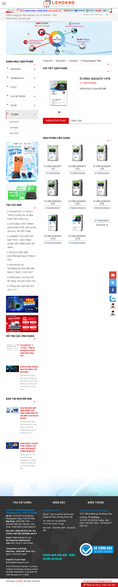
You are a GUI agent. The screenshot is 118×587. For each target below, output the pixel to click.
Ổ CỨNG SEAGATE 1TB (53, 167)
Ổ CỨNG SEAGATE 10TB (53, 237)
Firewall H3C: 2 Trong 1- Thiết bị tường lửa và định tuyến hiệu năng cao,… (20, 215)
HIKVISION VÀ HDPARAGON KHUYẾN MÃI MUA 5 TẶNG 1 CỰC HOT (21, 268)
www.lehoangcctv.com (102, 581)
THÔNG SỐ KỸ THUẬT (55, 121)
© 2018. (19, 581)
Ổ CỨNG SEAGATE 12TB (77, 237)
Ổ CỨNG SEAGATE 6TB (77, 202)
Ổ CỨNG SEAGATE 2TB (77, 167)
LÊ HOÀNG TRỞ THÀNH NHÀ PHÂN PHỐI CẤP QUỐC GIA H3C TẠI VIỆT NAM (21, 227)
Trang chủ (48, 61)
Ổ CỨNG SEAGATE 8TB (102, 202)
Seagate (73, 61)
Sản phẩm (61, 61)
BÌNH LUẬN (76, 121)
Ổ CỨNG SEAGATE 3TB (102, 167)
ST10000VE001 (102, 220)
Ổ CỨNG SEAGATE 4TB (53, 202)
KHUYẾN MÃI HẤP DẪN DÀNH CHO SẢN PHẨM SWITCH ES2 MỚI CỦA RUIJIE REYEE (29, 413)
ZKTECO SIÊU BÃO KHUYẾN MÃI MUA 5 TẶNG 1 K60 (21, 256)
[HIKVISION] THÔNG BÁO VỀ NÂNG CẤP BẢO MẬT (29, 369)
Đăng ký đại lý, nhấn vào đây (101, 584)
